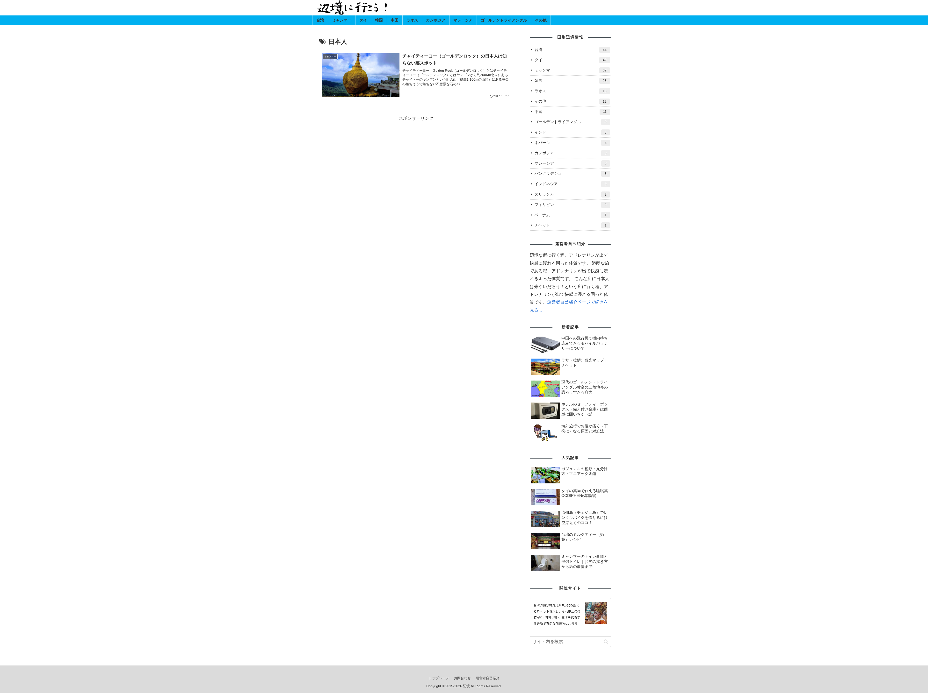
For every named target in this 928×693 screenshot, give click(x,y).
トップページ (438, 678)
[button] (606, 641)
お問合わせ (462, 678)
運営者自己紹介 (488, 678)
